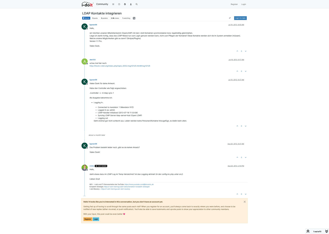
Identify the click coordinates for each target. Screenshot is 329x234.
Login (96, 219)
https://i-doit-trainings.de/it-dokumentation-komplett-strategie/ (127, 187)
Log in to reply (240, 18)
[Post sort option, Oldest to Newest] (230, 18)
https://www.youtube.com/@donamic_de (139, 184)
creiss (92, 166)
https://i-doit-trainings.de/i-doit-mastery (115, 189)
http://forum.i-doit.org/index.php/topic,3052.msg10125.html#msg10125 (120, 66)
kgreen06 (93, 25)
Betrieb (87, 18)
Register (88, 219)
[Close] (245, 201)
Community (102, 4)
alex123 (92, 60)
